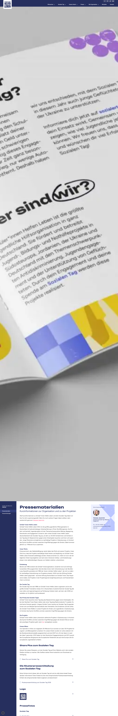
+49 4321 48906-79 (100, 524)
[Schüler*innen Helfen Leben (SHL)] (7, 4)
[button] (3, 713)
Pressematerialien (6, 511)
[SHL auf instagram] (107, 1)
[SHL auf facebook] (105, 1)
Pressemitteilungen (6, 513)
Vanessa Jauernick (38, 520)
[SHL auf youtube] (113, 1)
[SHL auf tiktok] (110, 1)
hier (43, 622)
